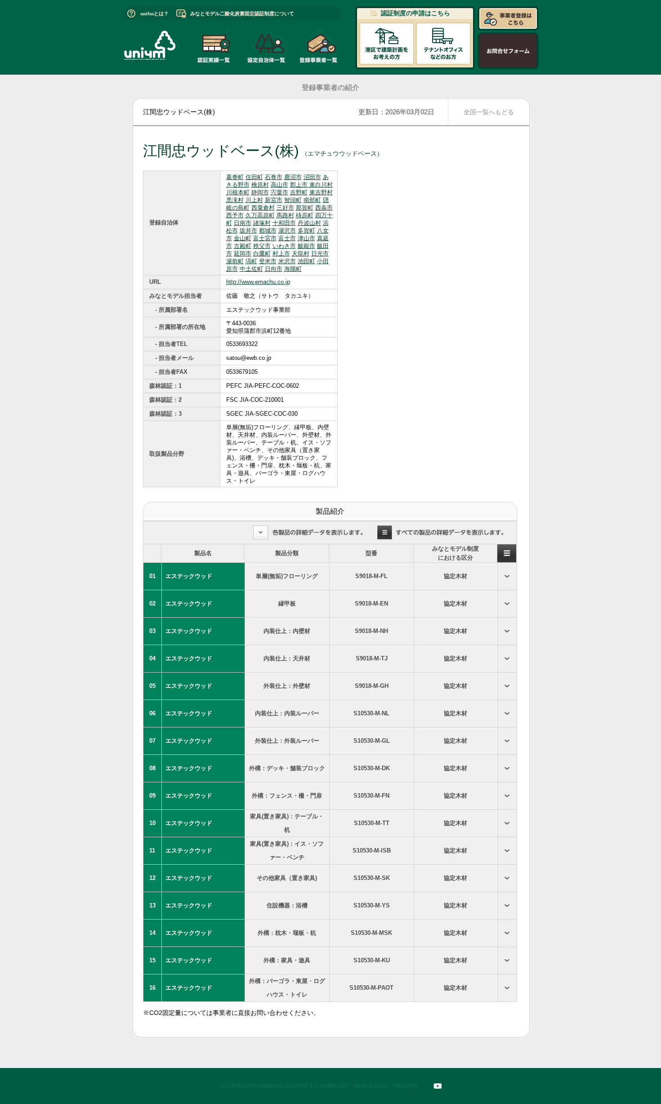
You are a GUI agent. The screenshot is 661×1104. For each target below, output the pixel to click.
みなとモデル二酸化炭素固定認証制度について (242, 13)
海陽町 (293, 268)
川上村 (254, 200)
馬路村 (285, 215)
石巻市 (273, 177)
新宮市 (273, 200)
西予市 (235, 215)
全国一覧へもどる (489, 112)
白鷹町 (262, 253)
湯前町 (235, 261)
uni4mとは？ (154, 13)
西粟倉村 (263, 207)
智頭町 (293, 200)
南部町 (312, 200)
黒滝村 (235, 200)
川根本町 (238, 192)
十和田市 (284, 223)
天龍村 (300, 253)
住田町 (254, 177)
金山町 (242, 238)
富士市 (287, 238)
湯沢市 (287, 230)
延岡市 (242, 253)
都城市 (268, 230)
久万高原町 (260, 215)
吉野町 (299, 192)
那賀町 (304, 207)
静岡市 (260, 192)
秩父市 (262, 245)
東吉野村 (321, 192)
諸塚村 (262, 223)
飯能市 (306, 245)
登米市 (268, 261)
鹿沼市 (293, 177)
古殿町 (242, 245)
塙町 (251, 261)
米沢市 (287, 261)
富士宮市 (265, 238)
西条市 (324, 207)
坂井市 (248, 230)
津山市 (306, 238)
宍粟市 (279, 192)
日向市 (273, 268)
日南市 (242, 223)
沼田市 (312, 177)
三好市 (285, 207)
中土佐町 (251, 268)
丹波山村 (309, 223)
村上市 (281, 253)
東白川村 (321, 184)
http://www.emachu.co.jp (258, 281)
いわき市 (284, 245)
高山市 (279, 184)
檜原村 (260, 184)
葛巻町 (235, 177)
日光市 (320, 253)
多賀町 (306, 230)
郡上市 (299, 184)
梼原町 (304, 215)
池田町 (306, 261)
